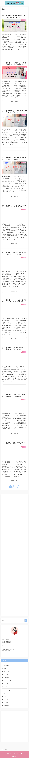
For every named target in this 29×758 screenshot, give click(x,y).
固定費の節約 (7, 665)
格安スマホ (6, 671)
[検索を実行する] (25, 620)
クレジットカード (8, 690)
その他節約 (6, 683)
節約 (5, 668)
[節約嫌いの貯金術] (14, 3)
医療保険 (6, 699)
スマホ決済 (6, 674)
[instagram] (14, 654)
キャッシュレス (7, 680)
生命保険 (6, 687)
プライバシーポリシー (17, 753)
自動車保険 (6, 677)
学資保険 (6, 702)
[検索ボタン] (26, 3)
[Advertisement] (14, 555)
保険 (5, 696)
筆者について (9, 753)
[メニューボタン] (2, 3)
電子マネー (6, 693)
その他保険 (6, 705)
